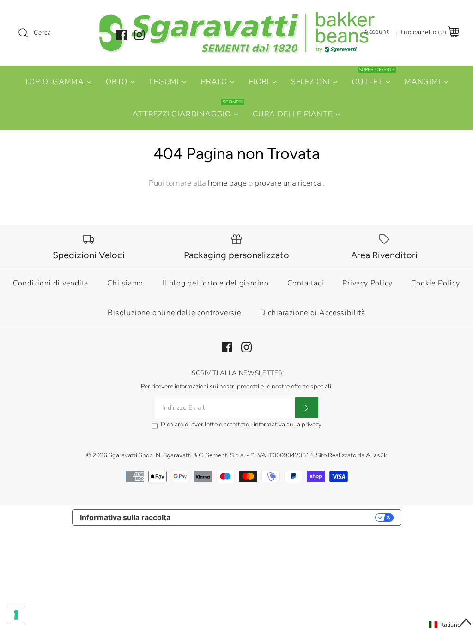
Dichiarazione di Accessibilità (312, 313)
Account (376, 31)
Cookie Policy (435, 283)
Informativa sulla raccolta (125, 517)
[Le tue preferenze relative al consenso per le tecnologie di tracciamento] (16, 615)
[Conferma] (306, 407)
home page (227, 183)
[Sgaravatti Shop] (236, 15)
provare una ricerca (289, 183)
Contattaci (305, 283)
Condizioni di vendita (50, 283)
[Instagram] (139, 35)
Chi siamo (125, 283)
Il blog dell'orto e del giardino (215, 283)
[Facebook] (121, 35)
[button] (450, 624)
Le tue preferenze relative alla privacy (277, 517)
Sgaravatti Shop (131, 455)
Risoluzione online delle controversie (174, 313)
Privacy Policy (367, 283)
